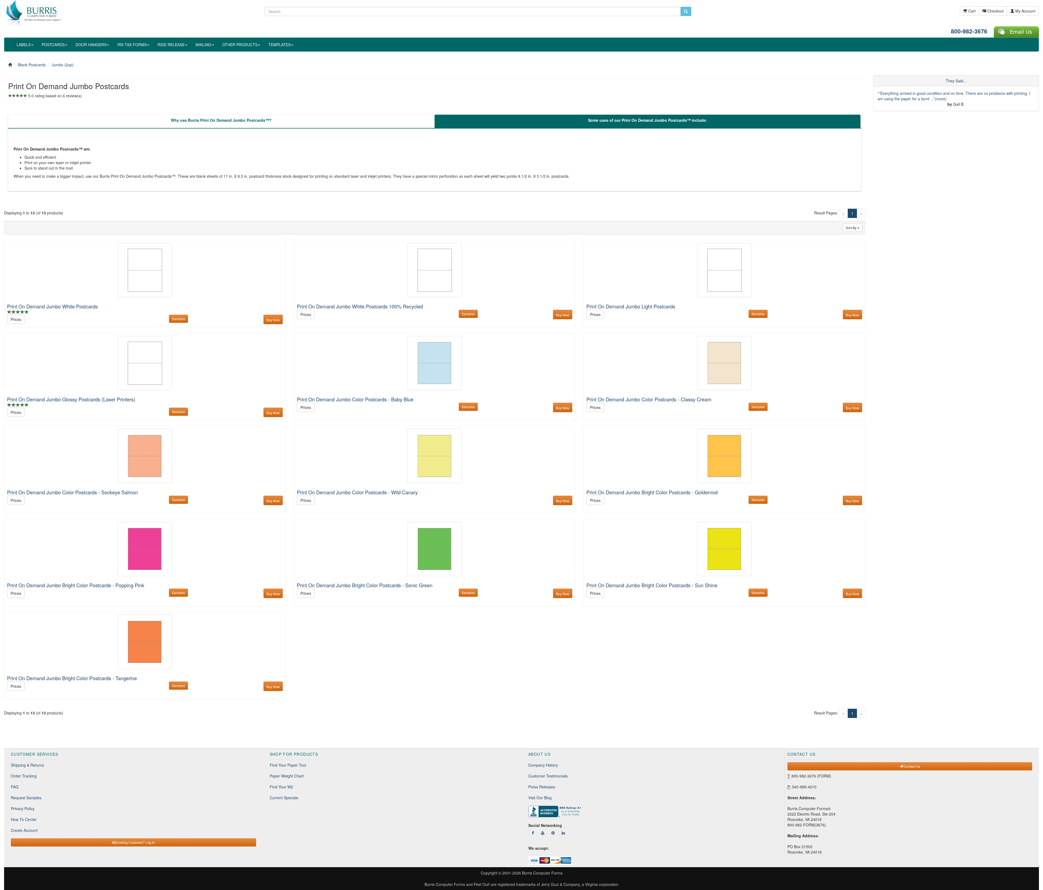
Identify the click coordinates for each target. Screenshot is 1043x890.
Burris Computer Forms (542, 873)
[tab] (221, 121)
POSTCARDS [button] (53, 44)
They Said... (956, 80)
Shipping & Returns (27, 765)
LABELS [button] (24, 44)
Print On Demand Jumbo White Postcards (52, 306)
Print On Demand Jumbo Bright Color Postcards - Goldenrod (652, 492)
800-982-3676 (969, 31)
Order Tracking (24, 776)
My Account (1024, 11)
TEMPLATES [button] (279, 44)
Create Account (24, 830)
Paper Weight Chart (287, 776)
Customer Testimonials (548, 776)
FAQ (14, 786)
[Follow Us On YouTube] (543, 832)
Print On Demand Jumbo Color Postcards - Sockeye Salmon (72, 492)
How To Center (24, 819)
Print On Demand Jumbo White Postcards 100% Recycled (360, 306)
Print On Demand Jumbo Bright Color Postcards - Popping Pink (75, 585)
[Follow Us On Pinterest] (553, 832)
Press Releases (541, 786)
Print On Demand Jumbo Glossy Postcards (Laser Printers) (71, 399)
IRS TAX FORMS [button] (132, 44)
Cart (971, 11)
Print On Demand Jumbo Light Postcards (630, 306)
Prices (16, 319)
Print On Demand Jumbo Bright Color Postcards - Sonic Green (364, 585)
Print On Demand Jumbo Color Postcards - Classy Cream (648, 399)
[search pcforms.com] (685, 11)
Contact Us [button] (911, 766)
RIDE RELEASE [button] (171, 44)
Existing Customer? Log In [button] (135, 842)
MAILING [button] (203, 44)
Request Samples (26, 797)
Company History (543, 765)
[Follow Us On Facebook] (533, 832)
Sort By (851, 227)
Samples (178, 318)
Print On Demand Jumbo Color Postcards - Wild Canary (357, 492)
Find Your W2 (281, 786)
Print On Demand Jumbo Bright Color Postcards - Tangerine (72, 678)
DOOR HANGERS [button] (91, 44)
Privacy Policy (22, 808)
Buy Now (273, 319)
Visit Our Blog (540, 797)
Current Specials (284, 797)
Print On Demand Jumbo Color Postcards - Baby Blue (355, 399)
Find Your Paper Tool (288, 765)
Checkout (995, 11)
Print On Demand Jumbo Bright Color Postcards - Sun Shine (651, 585)
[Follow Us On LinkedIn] (563, 832)
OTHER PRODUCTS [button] (239, 44)
